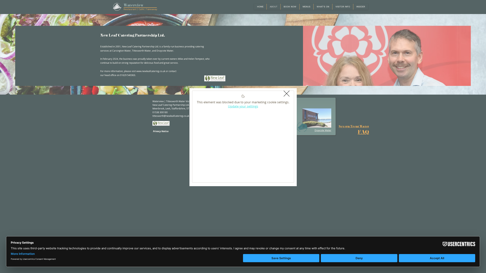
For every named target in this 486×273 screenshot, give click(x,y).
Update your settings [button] (243, 106)
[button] (287, 93)
